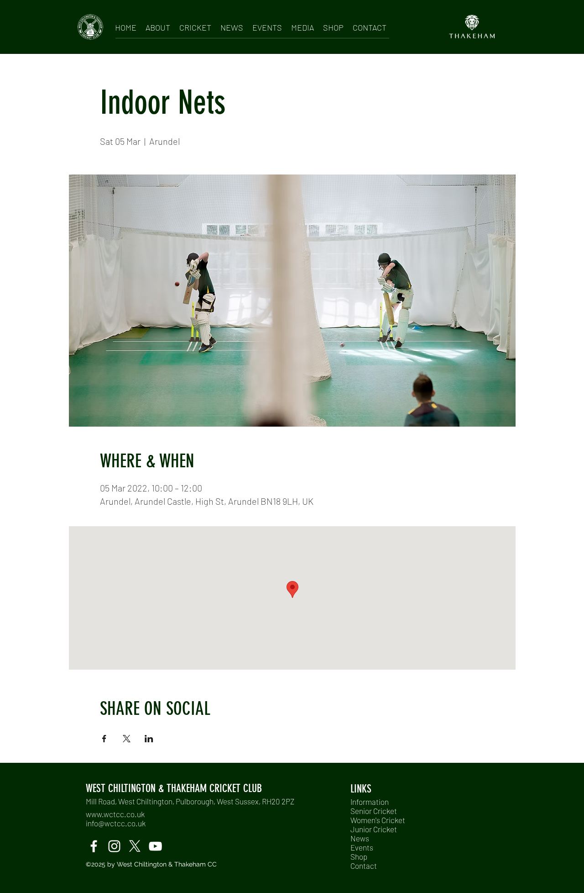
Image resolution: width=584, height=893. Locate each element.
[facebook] (94, 846)
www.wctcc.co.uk (115, 814)
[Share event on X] (126, 738)
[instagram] (114, 846)
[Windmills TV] (155, 846)
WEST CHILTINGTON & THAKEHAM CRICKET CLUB (174, 788)
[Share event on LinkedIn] (149, 738)
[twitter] (135, 846)
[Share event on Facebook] (104, 738)
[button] (158, 26)
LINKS (360, 788)
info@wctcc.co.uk (116, 823)
